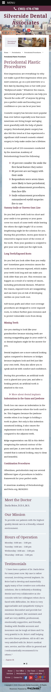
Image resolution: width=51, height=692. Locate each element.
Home (6, 52)
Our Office (20, 654)
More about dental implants (26, 394)
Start (24, 646)
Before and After (36, 657)
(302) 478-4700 (28, 9)
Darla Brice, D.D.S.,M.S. (17, 505)
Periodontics (16, 52)
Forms (7, 661)
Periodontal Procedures (32, 52)
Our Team (31, 654)
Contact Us (18, 661)
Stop (26, 646)
